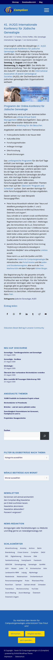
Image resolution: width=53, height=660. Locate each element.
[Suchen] (44, 436)
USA (35, 37)
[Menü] (45, 10)
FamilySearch (26, 560)
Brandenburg (10, 552)
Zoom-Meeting (10, 593)
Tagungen (17, 40)
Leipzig (24, 572)
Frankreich (37, 560)
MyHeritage (33, 572)
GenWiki (42, 564)
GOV (7, 568)
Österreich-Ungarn (12, 597)
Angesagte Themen (16, 394)
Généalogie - (9, 366)
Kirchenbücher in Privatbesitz (15, 403)
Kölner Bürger (41, 268)
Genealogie (32, 564)
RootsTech (9, 584)
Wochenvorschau (22, 589)
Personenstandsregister (13, 581)
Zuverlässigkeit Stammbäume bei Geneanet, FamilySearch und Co (21, 412)
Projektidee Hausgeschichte (15, 418)
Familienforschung (12, 560)
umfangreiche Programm (20, 160)
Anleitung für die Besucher (29, 125)
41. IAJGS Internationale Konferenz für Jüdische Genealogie (25, 49)
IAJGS (34, 299)
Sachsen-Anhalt (29, 584)
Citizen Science (23, 552)
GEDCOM (8, 564)
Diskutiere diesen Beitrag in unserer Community (24, 328)
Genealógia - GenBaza (12, 359)
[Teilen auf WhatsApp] (14, 314)
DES (6, 556)
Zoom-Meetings (24, 593)
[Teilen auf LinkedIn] (26, 314)
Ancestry (23, 548)
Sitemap (15, 2)
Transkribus (9, 589)
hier (11, 294)
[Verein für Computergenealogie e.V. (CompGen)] (22, 10)
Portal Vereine (28, 262)
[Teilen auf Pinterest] (20, 314)
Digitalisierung (16, 556)
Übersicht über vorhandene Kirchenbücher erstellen (24, 372)
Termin (18, 37)
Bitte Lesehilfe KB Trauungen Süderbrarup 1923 (22, 379)
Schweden (42, 584)
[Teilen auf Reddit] (39, 314)
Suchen (7, 430)
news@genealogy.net (32, 530)
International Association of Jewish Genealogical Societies (25, 74)
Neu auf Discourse (15, 348)
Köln (45, 568)
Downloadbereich (29, 2)
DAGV (43, 552)
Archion (32, 548)
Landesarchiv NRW (12, 572)
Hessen (14, 568)
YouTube (35, 589)
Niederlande (9, 576)
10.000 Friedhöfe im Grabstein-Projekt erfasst (21, 398)
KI (27, 568)
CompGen (34, 552)
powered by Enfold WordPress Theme (19, 653)
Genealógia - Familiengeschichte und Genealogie (23, 352)
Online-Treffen (27, 37)
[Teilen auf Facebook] (7, 314)
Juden (21, 568)
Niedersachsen (22, 576)
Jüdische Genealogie (23, 299)
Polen (27, 581)
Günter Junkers (32, 40)
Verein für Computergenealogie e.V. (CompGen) (31, 650)
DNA (35, 556)
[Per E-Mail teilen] (46, 314)
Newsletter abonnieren (13, 506)
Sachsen (18, 584)
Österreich (36, 593)
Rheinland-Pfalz (38, 581)
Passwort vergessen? (12, 512)
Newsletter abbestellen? (14, 509)
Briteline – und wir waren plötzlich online (20, 407)
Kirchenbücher (35, 568)
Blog (40, 2)
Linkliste (43, 250)
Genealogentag (20, 564)
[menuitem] (15, 2)
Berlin (39, 548)
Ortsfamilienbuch (36, 576)
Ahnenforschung (11, 548)
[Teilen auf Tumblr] (33, 314)
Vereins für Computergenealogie (31, 259)
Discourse (27, 556)
